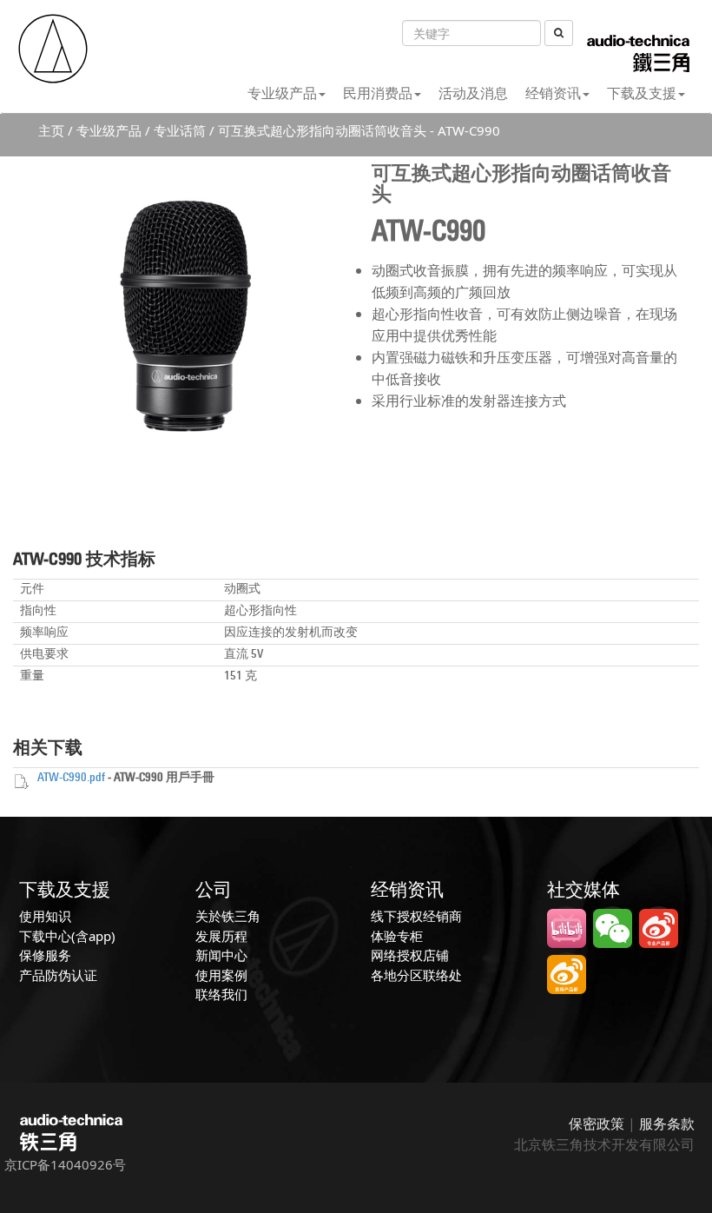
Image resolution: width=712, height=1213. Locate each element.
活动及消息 (473, 93)
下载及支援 (641, 93)
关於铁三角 (227, 916)
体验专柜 (397, 936)
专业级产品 (282, 93)
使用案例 (221, 975)
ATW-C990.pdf (71, 778)
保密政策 (596, 1123)
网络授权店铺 (410, 955)
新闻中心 (221, 955)
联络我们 (221, 994)
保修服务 (45, 955)
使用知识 (45, 916)
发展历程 (221, 936)
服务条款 (667, 1123)
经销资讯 (553, 93)
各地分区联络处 (416, 975)
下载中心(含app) (67, 936)
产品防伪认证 (58, 975)
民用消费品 (377, 93)
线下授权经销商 (416, 916)
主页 (51, 130)
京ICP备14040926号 (65, 1164)
